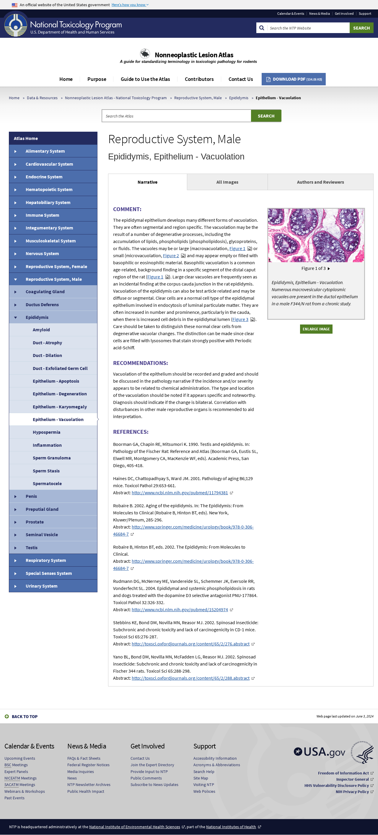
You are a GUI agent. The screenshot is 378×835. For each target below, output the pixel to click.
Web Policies (204, 791)
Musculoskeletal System (51, 241)
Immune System (42, 215)
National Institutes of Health (231, 826)
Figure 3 (240, 319)
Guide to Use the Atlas (145, 79)
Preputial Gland (42, 509)
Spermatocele (47, 483)
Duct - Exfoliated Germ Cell (60, 368)
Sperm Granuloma (52, 458)
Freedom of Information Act (343, 773)
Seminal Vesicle (42, 534)
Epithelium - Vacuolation (58, 419)
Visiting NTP (203, 784)
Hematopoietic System (49, 189)
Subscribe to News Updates (154, 784)
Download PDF (297, 79)
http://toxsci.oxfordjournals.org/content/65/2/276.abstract (191, 644)
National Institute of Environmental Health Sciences (134, 826)
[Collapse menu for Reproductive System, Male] (15, 279)
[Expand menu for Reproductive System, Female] (15, 266)
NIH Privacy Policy (352, 791)
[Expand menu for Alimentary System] (15, 151)
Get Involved (344, 13)
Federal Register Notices (88, 764)
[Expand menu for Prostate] (15, 522)
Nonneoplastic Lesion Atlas (194, 54)
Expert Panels (16, 771)
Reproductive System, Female (56, 266)
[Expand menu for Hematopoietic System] (15, 189)
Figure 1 (237, 248)
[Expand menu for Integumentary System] (15, 227)
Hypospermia (47, 432)
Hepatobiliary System (48, 202)
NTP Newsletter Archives (88, 784)
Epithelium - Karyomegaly (60, 407)
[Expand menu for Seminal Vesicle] (15, 534)
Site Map (200, 778)
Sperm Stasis (46, 471)
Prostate (35, 522)
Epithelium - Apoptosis (56, 381)
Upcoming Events (19, 758)
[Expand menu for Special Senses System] (15, 573)
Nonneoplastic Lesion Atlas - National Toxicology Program (116, 97)
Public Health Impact (85, 791)
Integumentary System (49, 228)
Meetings (16, 764)
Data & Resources (42, 97)
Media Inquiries (80, 771)
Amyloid (41, 329)
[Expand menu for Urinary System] (15, 586)
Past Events (14, 797)
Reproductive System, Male (198, 97)
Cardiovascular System (49, 164)
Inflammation (47, 445)
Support (365, 13)
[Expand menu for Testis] (15, 547)
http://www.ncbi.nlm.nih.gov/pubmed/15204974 (180, 609)
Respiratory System (46, 560)
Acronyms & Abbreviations (216, 764)
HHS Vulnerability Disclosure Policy (336, 785)
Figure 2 (171, 255)
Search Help (203, 771)
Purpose (96, 79)
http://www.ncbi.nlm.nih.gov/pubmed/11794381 (180, 492)
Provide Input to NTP (149, 771)
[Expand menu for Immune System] (15, 215)
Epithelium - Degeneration (60, 394)
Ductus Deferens (42, 304)
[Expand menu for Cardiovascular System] (15, 163)
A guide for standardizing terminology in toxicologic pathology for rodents (189, 61)
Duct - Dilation (47, 355)
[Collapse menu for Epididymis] (15, 317)
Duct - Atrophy (47, 342)
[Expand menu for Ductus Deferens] (15, 304)
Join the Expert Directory (152, 764)
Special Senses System (49, 573)
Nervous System (42, 253)
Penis (31, 496)
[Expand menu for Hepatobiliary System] (15, 202)
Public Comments (146, 778)
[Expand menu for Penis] (15, 496)
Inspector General (352, 779)
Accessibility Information (215, 758)
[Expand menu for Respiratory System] (15, 560)
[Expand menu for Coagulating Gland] (15, 291)
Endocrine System (44, 177)
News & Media (319, 13)
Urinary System (42, 586)
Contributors (199, 79)
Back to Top (25, 716)
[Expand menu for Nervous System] (15, 253)
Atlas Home (26, 138)
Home (66, 79)
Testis (32, 547)
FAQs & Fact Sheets (83, 758)
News (72, 778)
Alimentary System (45, 151)
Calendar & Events (290, 13)
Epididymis (238, 97)
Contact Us (241, 79)
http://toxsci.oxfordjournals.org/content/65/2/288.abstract (191, 678)
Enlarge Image (316, 329)
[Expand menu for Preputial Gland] (15, 509)
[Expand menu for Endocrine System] (15, 176)
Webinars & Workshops (24, 791)
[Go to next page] (329, 268)
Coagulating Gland (45, 291)
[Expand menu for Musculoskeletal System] (15, 240)
